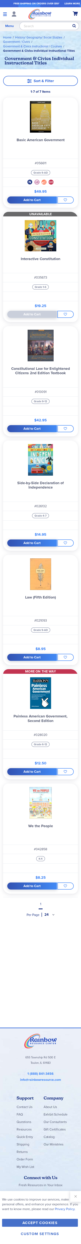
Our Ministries (53, 1144)
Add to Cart (31, 199)
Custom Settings (40, 1234)
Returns (22, 1151)
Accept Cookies (40, 1222)
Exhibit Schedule (56, 1114)
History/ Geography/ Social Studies (38, 37)
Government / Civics (16, 41)
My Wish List (25, 1166)
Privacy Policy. (65, 1209)
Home (7, 37)
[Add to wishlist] (65, 200)
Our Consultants (55, 1121)
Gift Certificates (55, 1129)
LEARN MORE (72, 3)
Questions (24, 1121)
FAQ (20, 1114)
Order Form (25, 1159)
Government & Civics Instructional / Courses (32, 46)
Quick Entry (25, 1136)
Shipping (23, 1144)
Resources (24, 1129)
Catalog (49, 1136)
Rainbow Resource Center (40, 1041)
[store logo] (40, 14)
